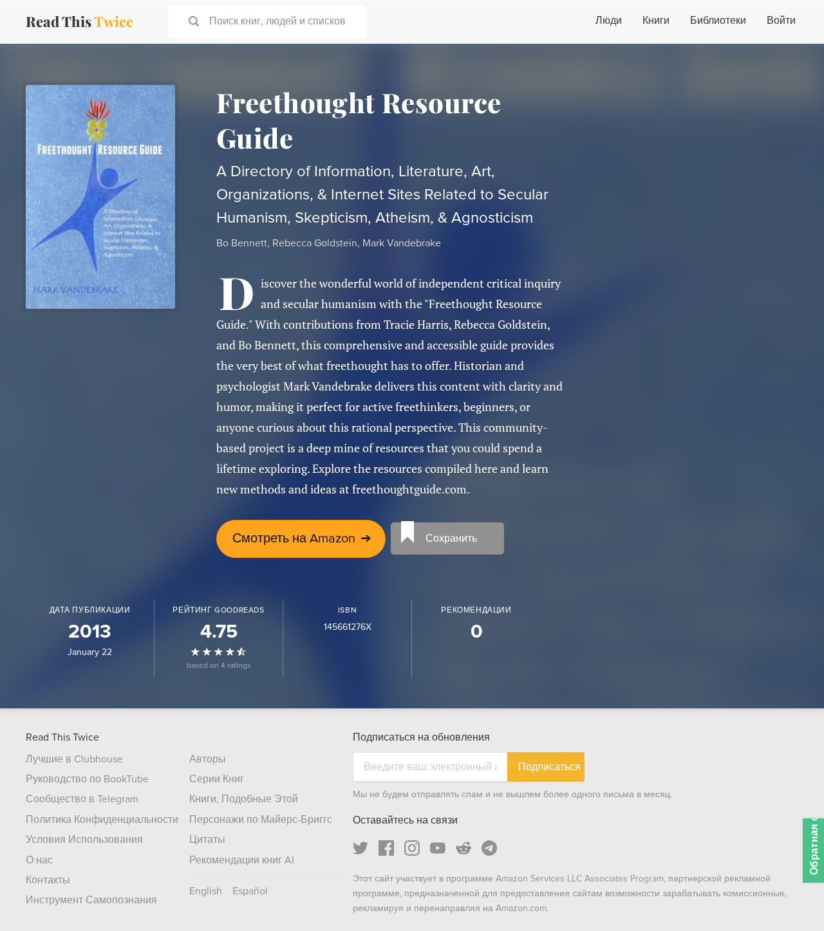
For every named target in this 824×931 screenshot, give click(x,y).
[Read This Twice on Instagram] (412, 848)
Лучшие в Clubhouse (74, 759)
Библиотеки (718, 20)
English (205, 891)
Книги (656, 20)
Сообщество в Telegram (82, 799)
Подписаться (549, 766)
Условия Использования (84, 839)
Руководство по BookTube (87, 779)
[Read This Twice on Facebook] (386, 848)
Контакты (48, 880)
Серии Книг (216, 779)
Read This (79, 21)
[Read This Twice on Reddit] (463, 848)
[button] (790, 897)
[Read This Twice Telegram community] (489, 848)
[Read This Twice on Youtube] (437, 848)
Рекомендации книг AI (241, 860)
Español (250, 891)
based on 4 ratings (219, 665)
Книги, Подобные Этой (243, 799)
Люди (608, 20)
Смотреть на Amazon (301, 538)
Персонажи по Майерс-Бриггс (260, 819)
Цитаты (207, 839)
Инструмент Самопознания (91, 900)
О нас (39, 860)
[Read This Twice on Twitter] (360, 848)
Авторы (207, 759)
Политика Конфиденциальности (102, 819)
